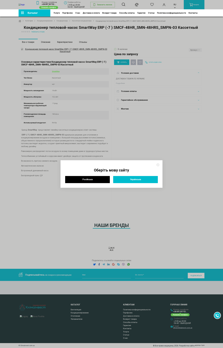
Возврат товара (109, 13)
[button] (217, 315)
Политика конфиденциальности (171, 13)
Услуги (57, 13)
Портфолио (67, 13)
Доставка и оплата (91, 13)
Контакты (193, 13)
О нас (77, 13)
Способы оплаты (127, 13)
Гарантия (141, 13)
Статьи (151, 13)
